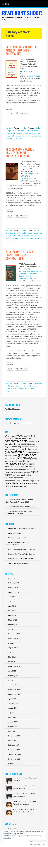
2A (6, 436)
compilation (31, 441)
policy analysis (11, 136)
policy (39, 133)
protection (20, 472)
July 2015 (11, 601)
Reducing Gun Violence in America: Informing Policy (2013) (21, 50)
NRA (32, 469)
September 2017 (14, 592)
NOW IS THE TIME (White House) (20, 559)
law (35, 133)
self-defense (24, 480)
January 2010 (13, 685)
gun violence (28, 133)
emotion (32, 444)
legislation (16, 235)
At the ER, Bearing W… (21, 809)
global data (35, 446)
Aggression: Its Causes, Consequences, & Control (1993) (20, 255)
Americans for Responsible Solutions (21, 528)
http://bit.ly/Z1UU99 (31, 71)
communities (16, 438)
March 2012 (12, 662)
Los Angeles (25, 235)
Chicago (24, 436)
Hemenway (24, 458)
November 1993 (14, 759)
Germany (29, 446)
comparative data (33, 131)
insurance (30, 464)
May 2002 (12, 731)
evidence (9, 133)
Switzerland (35, 483)
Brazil (23, 131)
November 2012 (14, 638)
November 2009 (14, 689)
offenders (32, 386)
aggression (38, 383)
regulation (37, 136)
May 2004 (12, 717)
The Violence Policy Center (18, 563)
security (16, 480)
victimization (24, 388)
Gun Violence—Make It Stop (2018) (22, 506)
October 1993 (13, 764)
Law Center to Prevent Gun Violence (21, 549)
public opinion (16, 475)
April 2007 (12, 699)
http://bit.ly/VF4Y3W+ (28, 178)
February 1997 (13, 745)
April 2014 (12, 606)
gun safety (14, 455)
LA (7, 235)
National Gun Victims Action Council (21, 554)
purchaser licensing (25, 136)
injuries (22, 463)
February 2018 (13, 583)
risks (27, 478)
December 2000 (14, 736)
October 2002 (13, 727)
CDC (19, 436)
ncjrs (24, 469)
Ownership (9, 472)
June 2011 (12, 671)
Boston (36, 230)
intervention (37, 233)
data (19, 444)
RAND (8, 238)
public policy (26, 475)
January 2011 (13, 680)
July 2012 (11, 652)
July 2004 (11, 713)
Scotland (9, 138)
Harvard (12, 458)
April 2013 (12, 615)
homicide (15, 461)
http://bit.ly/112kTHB (32, 174)
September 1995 (14, 754)
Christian (8, 438)
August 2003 (13, 722)
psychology (27, 472)
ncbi (21, 469)
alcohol (10, 436)
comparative (26, 438)
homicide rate (24, 461)
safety (31, 478)
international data (12, 466)
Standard (9, 128)
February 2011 (13, 676)
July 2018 (11, 578)
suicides (26, 483)
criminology (13, 444)
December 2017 (14, 587)
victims (33, 388)
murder (25, 386)
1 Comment (18, 138)
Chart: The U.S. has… (21, 802)
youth (37, 238)
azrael (14, 436)
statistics (15, 483)
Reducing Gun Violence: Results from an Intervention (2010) (20, 152)
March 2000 (12, 740)
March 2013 (12, 620)
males (11, 469)
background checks (13, 131)
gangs (24, 446)
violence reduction (27, 238)
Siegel (32, 481)
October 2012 (13, 643)
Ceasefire (9, 233)
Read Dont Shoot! (22, 13)
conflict (8, 386)
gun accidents (10, 449)
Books (23, 128)
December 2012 (14, 634)
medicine (16, 469)
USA (9, 486)
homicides (28, 233)
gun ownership (14, 452)
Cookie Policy (7, 838)
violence (20, 486)
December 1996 (14, 750)
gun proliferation (31, 452)
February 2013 (13, 624)
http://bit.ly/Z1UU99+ (33, 76)
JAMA (22, 466)
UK (6, 486)
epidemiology (17, 447)
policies (34, 235)
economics (25, 444)
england (8, 446)
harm (7, 458)
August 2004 (13, 708)
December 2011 (14, 666)
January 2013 (13, 629)
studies (15, 388)
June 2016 (12, 597)
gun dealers (17, 133)
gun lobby (33, 449)
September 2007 (14, 694)
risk (24, 478)
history (34, 458)
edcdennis (16, 778)
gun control (22, 449)
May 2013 (12, 611)
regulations (15, 238)
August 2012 (13, 648)
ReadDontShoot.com (12, 409)
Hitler (6, 461)
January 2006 (13, 703)
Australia (36, 128)
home (9, 461)
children (31, 436)
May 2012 (12, 657)
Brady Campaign (14, 533)
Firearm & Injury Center (17, 538)
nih (28, 469)
